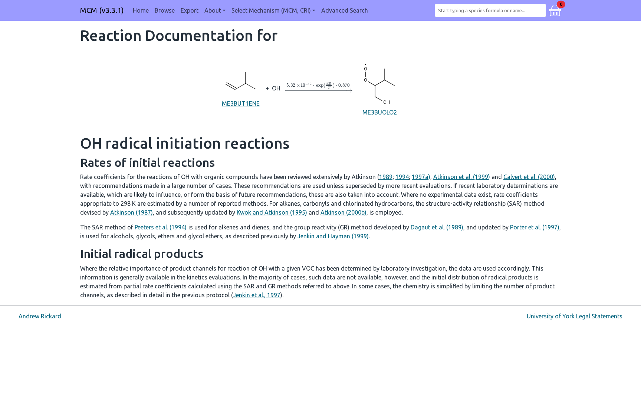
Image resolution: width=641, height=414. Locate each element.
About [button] (212, 10)
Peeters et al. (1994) (161, 227)
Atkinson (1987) (131, 212)
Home (141, 10)
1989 (385, 176)
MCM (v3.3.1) (102, 10)
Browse (165, 10)
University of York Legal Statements (574, 316)
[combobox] (492, 10)
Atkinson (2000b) (343, 212)
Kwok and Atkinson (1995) (272, 212)
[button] (555, 9)
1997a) (421, 176)
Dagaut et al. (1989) (437, 227)
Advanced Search (344, 10)
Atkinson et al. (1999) (461, 176)
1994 (402, 176)
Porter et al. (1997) (534, 227)
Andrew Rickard (40, 316)
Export (189, 10)
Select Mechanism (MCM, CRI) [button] (271, 10)
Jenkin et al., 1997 (256, 295)
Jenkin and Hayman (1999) (333, 236)
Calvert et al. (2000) (529, 176)
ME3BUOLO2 (379, 112)
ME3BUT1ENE (241, 103)
